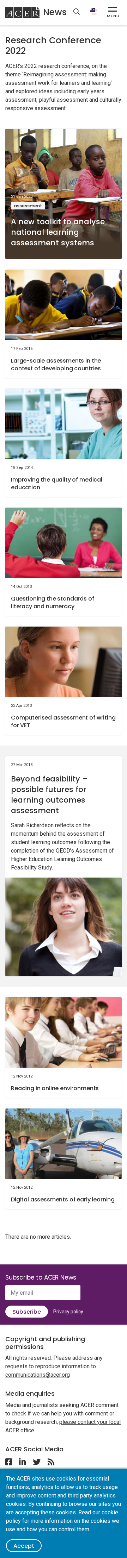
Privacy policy (68, 1311)
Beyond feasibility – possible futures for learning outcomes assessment (49, 794)
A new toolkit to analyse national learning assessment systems (58, 232)
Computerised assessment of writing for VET (63, 721)
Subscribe (26, 1312)
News (55, 12)
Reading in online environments (55, 1088)
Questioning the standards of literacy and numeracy (52, 602)
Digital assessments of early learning (63, 1199)
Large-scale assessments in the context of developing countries (56, 364)
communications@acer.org (37, 1374)
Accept (23, 1546)
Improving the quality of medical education (56, 483)
